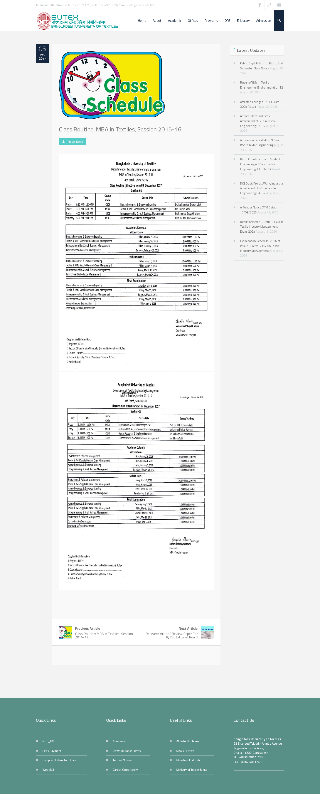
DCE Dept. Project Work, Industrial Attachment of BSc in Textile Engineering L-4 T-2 (261, 188)
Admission (119, 741)
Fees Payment (51, 750)
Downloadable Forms (127, 750)
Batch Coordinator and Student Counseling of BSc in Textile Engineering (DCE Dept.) (260, 164)
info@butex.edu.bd (141, 5)
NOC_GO (48, 741)
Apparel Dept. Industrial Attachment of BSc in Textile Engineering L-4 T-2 (258, 121)
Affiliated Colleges (187, 741)
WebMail (48, 769)
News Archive (185, 750)
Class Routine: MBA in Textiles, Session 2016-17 (104, 633)
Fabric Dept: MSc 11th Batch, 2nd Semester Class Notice (261, 65)
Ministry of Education (189, 760)
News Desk (75, 141)
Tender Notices (123, 760)
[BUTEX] (79, 20)
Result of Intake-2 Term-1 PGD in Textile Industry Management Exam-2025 (261, 226)
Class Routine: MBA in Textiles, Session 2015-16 (120, 129)
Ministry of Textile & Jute (191, 769)
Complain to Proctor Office (59, 760)
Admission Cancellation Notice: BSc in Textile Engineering (260, 142)
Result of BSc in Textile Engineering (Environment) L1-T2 (261, 84)
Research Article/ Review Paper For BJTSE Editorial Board (172, 633)
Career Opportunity (125, 769)
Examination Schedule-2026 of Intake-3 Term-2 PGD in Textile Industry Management (260, 245)
